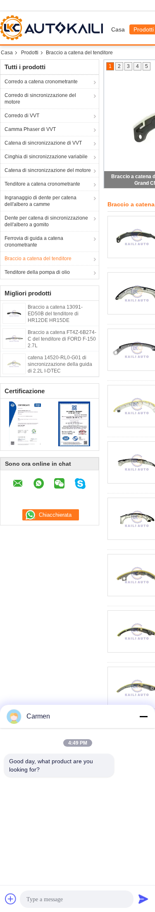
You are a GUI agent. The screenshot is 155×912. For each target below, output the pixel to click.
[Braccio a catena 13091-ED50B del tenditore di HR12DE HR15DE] (14, 313)
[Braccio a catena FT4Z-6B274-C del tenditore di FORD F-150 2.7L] (14, 338)
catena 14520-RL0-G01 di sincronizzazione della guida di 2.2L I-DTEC (60, 364)
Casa (118, 29)
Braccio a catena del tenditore (38, 258)
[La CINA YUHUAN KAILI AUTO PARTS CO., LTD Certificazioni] (25, 423)
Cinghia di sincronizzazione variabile (46, 157)
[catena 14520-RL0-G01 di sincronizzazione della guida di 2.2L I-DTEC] (14, 363)
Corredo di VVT (22, 116)
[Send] (143, 899)
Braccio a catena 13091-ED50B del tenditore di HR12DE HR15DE (55, 313)
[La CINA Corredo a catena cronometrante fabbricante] (53, 27)
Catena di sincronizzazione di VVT (43, 143)
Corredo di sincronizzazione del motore (40, 98)
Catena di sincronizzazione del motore (48, 170)
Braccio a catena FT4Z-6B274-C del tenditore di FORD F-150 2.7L (62, 338)
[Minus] (143, 716)
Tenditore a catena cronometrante (42, 184)
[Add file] (11, 899)
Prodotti (29, 53)
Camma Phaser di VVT (30, 129)
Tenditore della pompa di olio (37, 272)
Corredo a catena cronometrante (41, 82)
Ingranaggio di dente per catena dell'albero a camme (40, 201)
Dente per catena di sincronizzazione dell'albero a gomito (46, 221)
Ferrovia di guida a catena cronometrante (34, 241)
